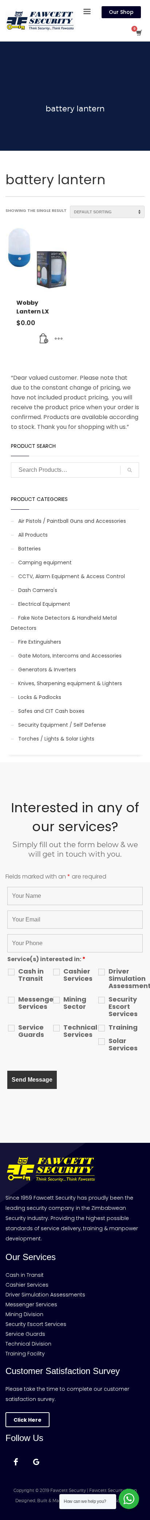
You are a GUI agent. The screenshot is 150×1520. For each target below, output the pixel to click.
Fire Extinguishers (39, 641)
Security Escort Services (123, 1007)
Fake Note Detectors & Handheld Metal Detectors (64, 623)
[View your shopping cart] (139, 33)
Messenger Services (35, 1003)
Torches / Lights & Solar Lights (56, 738)
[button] (44, 339)
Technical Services (80, 1031)
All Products (33, 534)
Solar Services (123, 1044)
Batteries (29, 548)
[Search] (129, 470)
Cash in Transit (31, 975)
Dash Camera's (37, 590)
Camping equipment (45, 562)
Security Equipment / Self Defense (62, 725)
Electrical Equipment (44, 604)
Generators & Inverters (47, 669)
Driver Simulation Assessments (125, 979)
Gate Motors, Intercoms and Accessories (70, 655)
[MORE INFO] (58, 339)
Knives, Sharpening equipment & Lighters (70, 683)
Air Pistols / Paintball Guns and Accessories (72, 521)
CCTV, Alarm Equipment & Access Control (71, 576)
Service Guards (31, 1031)
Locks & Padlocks (39, 697)
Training (123, 1027)
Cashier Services (77, 975)
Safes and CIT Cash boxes (51, 711)
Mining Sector (74, 1003)
